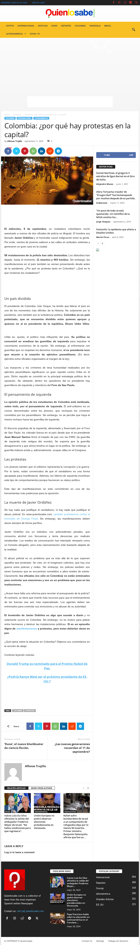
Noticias (43, 25)
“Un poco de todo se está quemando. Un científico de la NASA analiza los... (113, 214)
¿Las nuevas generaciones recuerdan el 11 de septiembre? (72, 747)
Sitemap (100, 941)
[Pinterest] (24, 151)
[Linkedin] (41, 151)
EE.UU (99, 904)
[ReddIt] (50, 151)
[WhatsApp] (33, 151)
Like (131, 155)
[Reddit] (125, 2)
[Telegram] (130, 2)
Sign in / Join (38, 2)
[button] (133, 30)
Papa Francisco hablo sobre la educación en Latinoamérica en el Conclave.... (78, 918)
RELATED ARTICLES (16, 788)
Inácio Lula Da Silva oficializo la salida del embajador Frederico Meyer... (78, 882)
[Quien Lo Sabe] (70, 13)
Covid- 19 (35, 33)
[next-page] (88, 788)
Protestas (29, 710)
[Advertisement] (70, 65)
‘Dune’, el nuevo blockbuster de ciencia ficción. (23, 746)
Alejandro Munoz (104, 184)
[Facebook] (113, 2)
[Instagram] (119, 2)
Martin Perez (102, 237)
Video (54, 25)
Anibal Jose (101, 202)
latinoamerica (14, 33)
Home (6, 114)
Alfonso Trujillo (14, 141)
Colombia (80, 25)
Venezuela (95, 25)
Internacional (26, 25)
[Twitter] (136, 2)
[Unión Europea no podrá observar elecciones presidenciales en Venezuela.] (47, 803)
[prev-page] (83, 788)
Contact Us (87, 941)
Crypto (10, 25)
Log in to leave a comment (19, 852)
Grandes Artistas (105, 899)
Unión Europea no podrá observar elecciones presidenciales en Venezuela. (44, 822)
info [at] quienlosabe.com (30, 911)
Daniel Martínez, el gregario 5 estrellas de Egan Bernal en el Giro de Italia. (115, 176)
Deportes (66, 25)
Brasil (107, 25)
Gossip (100, 888)
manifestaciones (26, 628)
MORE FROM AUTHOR (41, 788)
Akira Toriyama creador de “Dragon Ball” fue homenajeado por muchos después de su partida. (115, 195)
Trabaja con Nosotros (118, 941)
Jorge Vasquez (103, 221)
